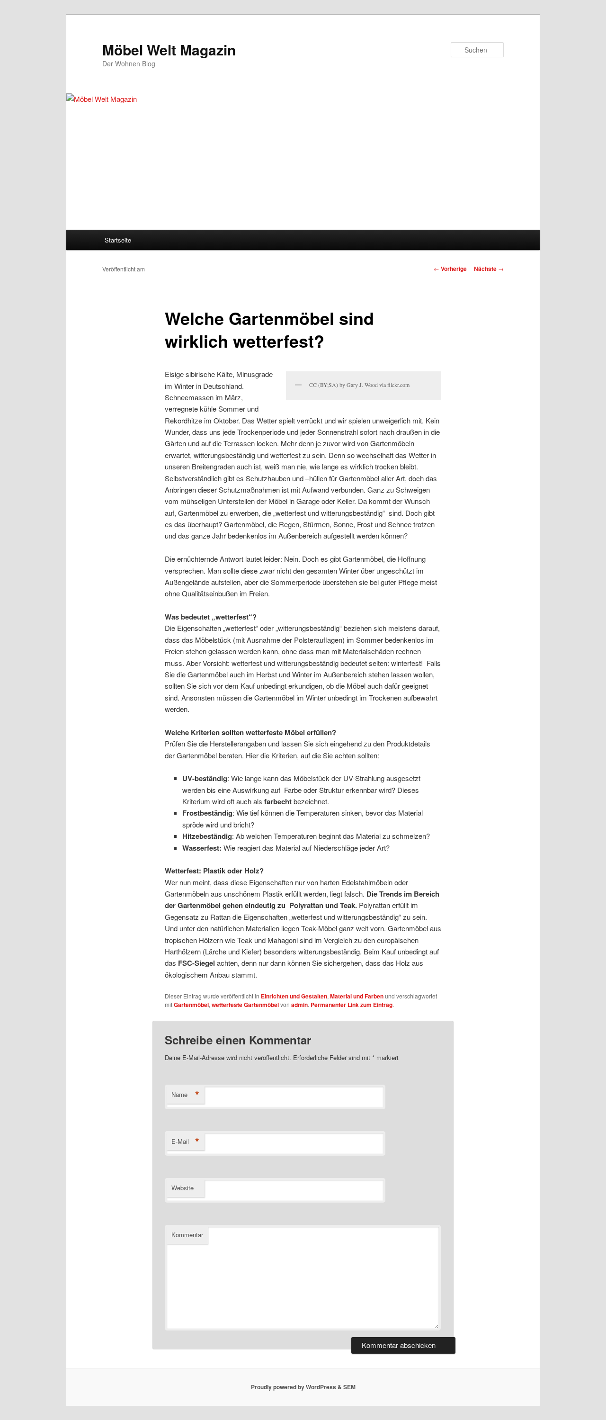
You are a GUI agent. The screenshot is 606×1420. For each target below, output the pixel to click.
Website (182, 1187)
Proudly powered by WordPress (293, 1387)
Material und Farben (356, 996)
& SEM (347, 1387)
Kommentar (187, 1234)
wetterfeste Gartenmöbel (245, 1004)
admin (299, 1004)
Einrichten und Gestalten (294, 996)
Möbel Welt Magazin (169, 49)
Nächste (489, 268)
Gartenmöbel (191, 1004)
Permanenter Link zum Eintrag (351, 1004)
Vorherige (450, 268)
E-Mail (185, 1141)
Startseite (118, 239)
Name (185, 1094)
